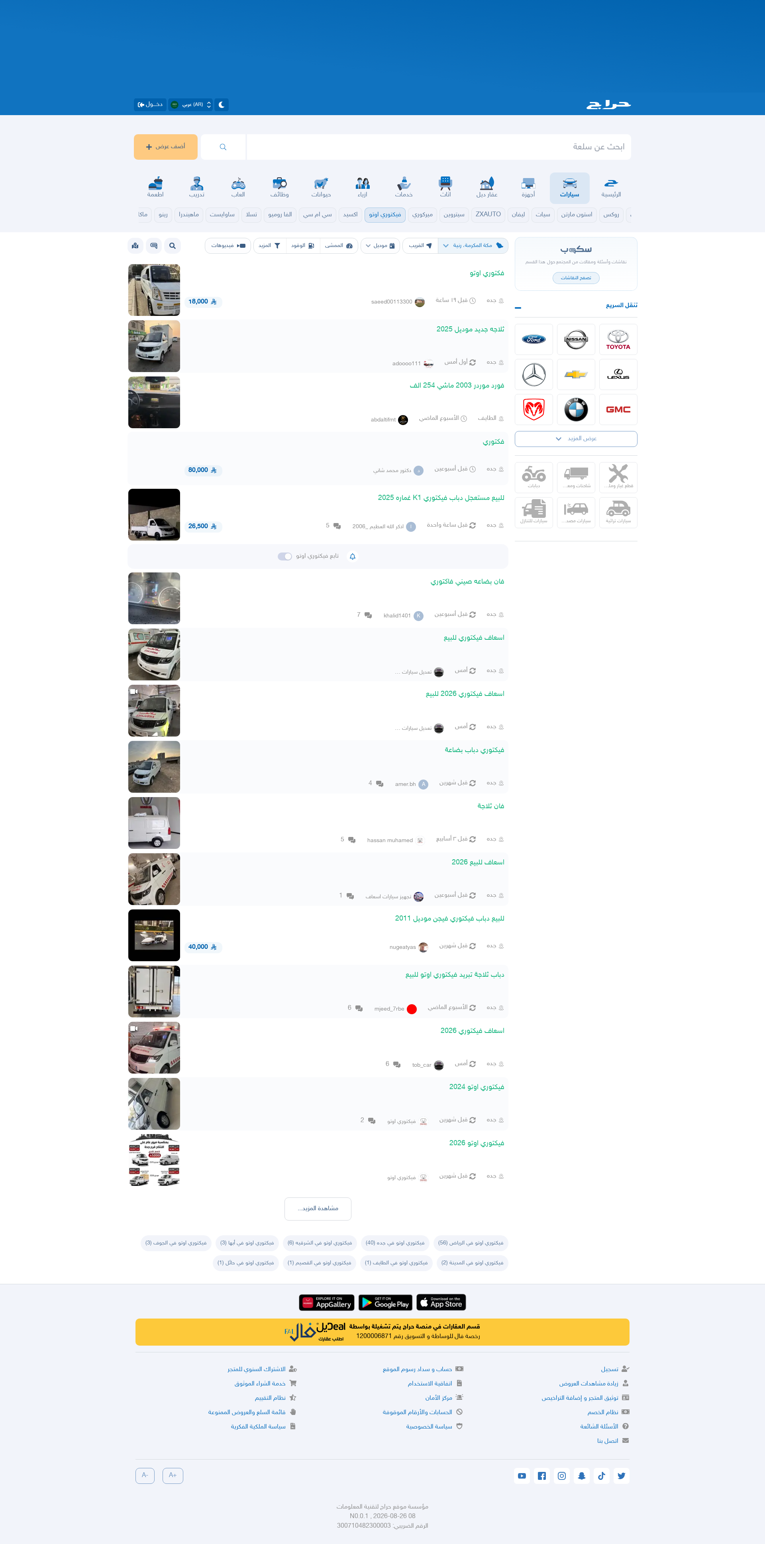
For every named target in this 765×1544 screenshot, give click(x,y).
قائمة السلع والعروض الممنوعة (247, 1413)
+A (173, 1475)
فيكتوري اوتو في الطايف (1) (396, 1263)
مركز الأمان (439, 1398)
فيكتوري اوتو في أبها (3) (247, 1243)
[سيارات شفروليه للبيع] (576, 374)
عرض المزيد (582, 439)
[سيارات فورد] (534, 339)
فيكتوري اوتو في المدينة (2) (472, 1263)
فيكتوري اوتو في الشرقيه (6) (320, 1243)
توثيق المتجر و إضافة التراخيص (580, 1398)
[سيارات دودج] (534, 409)
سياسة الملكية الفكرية (258, 1427)
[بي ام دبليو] (576, 409)
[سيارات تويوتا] (618, 339)
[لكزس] (618, 374)
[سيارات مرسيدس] (534, 374)
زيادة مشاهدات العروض (588, 1384)
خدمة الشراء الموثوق (260, 1384)
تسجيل (609, 1370)
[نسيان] (576, 339)
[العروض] (135, 245)
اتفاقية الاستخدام (430, 1384)
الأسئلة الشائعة (599, 1427)
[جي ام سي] (618, 409)
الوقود (298, 245)
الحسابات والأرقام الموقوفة (417, 1413)
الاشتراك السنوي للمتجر (257, 1370)
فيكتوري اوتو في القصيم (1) (319, 1263)
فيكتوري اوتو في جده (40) (395, 1243)
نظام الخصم (603, 1413)
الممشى (334, 245)
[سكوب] (154, 246)
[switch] (285, 556)
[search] (223, 147)
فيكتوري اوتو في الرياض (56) (471, 1243)
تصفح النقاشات (576, 278)
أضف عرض (170, 147)
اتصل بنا (607, 1441)
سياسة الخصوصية (429, 1427)
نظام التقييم (270, 1398)
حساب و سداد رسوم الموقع (417, 1370)
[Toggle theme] (221, 105)
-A (145, 1475)
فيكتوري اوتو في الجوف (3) (176, 1243)
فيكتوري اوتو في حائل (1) (246, 1263)
